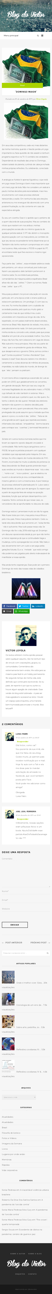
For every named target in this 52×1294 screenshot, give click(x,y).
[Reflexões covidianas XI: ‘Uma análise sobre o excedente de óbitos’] (9, 1043)
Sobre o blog (35, 1254)
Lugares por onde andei (13, 1154)
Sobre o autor (17, 1254)
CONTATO (32, 1274)
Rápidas (5, 1165)
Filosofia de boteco (11, 1133)
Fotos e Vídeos (9, 1138)
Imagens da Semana (12, 1143)
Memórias (6, 1159)
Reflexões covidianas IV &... (29, 1072)
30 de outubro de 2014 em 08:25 (27, 738)
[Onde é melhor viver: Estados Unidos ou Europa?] (9, 977)
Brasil (22, 85)
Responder (23, 741)
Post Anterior (13, 943)
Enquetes (20, 1274)
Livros (5, 1149)
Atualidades (7, 1117)
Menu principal (11, 35)
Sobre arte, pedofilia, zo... (28, 1027)
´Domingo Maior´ (26, 91)
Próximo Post (39, 943)
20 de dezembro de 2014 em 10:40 (28, 815)
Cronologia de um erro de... (29, 1005)
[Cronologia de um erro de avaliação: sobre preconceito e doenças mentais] (9, 999)
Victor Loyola (41, 99)
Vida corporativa (9, 1170)
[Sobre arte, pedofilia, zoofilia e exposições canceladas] (9, 1021)
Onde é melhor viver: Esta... (29, 983)
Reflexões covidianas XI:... (28, 1049)
